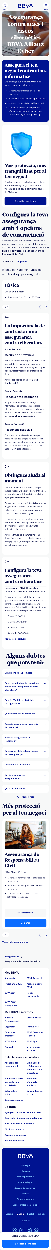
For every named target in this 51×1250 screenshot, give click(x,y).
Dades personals (25, 1176)
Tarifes (25, 1193)
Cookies (26, 1171)
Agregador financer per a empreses (23, 1112)
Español (9, 1214)
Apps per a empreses (15, 1135)
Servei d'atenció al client (26, 1205)
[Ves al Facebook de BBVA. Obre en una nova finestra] (14, 1230)
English (31, 1214)
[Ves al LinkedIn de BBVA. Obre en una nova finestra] (29, 1230)
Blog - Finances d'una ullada (19, 1123)
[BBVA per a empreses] (25, 5)
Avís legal (25, 1165)
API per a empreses (14, 1140)
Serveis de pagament (25, 1188)
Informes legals (25, 1182)
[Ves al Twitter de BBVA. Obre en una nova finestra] (21, 1230)
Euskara (26, 1220)
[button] (5, 6)
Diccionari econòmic (15, 1129)
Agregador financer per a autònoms (23, 1118)
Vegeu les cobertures (15, 639)
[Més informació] (25, 835)
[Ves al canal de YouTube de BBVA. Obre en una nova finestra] (36, 1230)
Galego (41, 1214)
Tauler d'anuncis (25, 1199)
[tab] (8, 261)
